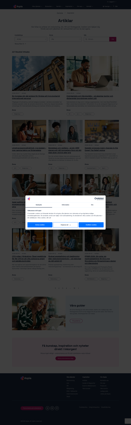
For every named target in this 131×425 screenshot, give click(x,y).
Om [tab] (92, 205)
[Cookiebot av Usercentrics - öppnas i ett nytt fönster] (96, 199)
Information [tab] (65, 205)
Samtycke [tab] (39, 205)
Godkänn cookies (91, 225)
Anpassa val (64, 225)
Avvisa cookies (40, 225)
